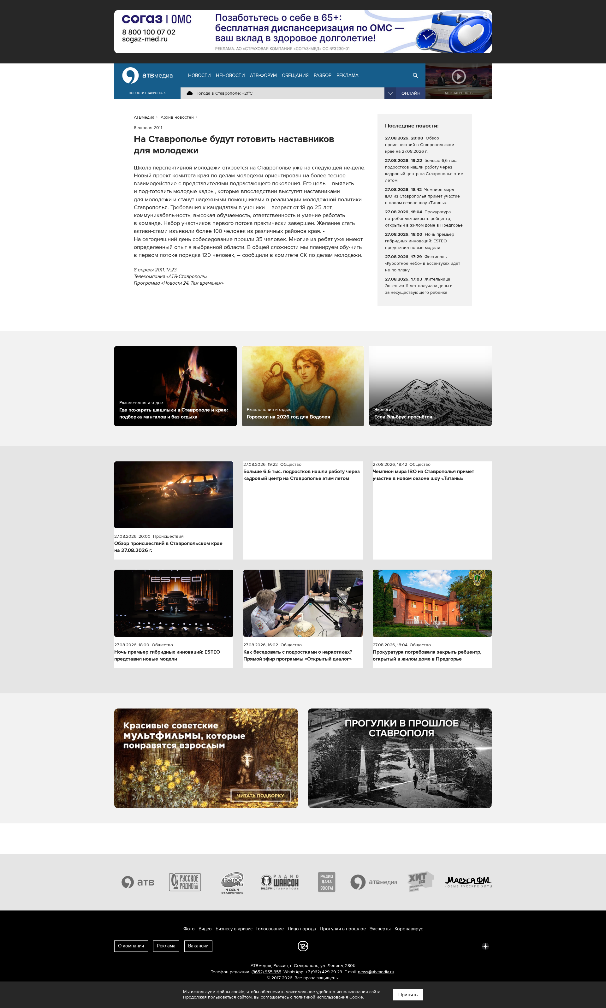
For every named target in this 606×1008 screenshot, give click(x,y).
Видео (205, 929)
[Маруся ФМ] (468, 882)
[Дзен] (485, 946)
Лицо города (302, 929)
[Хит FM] (421, 882)
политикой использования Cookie (328, 997)
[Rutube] (471, 946)
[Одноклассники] (430, 946)
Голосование (270, 929)
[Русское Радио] (185, 882)
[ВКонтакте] (402, 946)
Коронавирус (409, 929)
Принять (408, 995)
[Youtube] (457, 946)
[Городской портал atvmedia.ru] (374, 882)
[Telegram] (416, 946)
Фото (189, 929)
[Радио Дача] (326, 882)
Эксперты (380, 929)
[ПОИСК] (415, 75)
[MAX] (443, 946)
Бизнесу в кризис (234, 929)
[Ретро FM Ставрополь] (232, 882)
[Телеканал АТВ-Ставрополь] (138, 882)
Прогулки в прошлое (343, 929)
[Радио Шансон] (279, 882)
